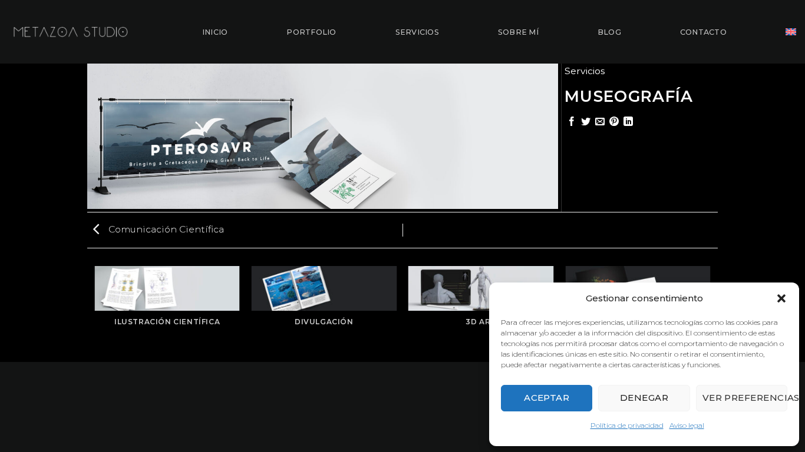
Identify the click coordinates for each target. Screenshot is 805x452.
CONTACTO (703, 32)
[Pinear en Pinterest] (614, 122)
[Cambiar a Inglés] (791, 31)
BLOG (609, 32)
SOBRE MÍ (518, 32)
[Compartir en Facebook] (571, 122)
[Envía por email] (600, 122)
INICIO (215, 32)
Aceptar (546, 397)
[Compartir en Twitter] (585, 122)
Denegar (644, 397)
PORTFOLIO (311, 32)
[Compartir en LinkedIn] (628, 122)
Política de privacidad (627, 425)
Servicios (585, 71)
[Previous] (95, 313)
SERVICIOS (417, 32)
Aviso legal (686, 425)
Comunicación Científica (165, 229)
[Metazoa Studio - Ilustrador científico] (71, 31)
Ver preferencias (744, 397)
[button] (781, 298)
